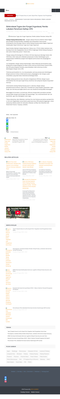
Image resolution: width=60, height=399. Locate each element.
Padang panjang (38, 31)
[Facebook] (30, 120)
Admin (12, 31)
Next (46, 137)
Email (52, 33)
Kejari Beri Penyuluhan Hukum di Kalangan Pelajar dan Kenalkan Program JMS (20, 141)
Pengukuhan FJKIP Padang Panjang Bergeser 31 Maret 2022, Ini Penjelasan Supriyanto (39, 141)
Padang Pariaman (44, 353)
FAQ (25, 371)
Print (49, 33)
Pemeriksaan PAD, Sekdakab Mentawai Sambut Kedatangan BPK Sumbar (31, 308)
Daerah (33, 31)
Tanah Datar (19, 362)
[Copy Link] (30, 130)
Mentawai (19, 353)
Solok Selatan (10, 362)
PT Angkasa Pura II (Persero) (31, 359)
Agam (8, 351)
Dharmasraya (22, 351)
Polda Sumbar (43, 356)
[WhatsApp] (30, 124)
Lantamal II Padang (44, 351)
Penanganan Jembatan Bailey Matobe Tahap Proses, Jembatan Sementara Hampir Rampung (30, 333)
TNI (25, 362)
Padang (26, 353)
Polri (20, 359)
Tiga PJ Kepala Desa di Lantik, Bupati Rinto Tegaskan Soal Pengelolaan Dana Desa (27, 331)
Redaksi (13, 371)
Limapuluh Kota (11, 353)
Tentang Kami (45, 371)
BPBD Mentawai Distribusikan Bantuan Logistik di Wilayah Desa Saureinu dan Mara (27, 336)
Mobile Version (35, 392)
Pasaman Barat (24, 356)
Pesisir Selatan (34, 356)
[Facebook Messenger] (30, 126)
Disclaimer (30, 371)
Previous (15, 137)
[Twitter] (30, 122)
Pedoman (37, 371)
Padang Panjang (14, 131)
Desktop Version (25, 392)
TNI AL (29, 362)
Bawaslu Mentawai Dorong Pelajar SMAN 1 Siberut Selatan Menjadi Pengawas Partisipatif (29, 338)
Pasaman (16, 356)
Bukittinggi (14, 351)
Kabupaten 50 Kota (33, 351)
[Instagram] (30, 381)
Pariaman (9, 356)
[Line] (30, 128)
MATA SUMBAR (34, 389)
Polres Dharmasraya (12, 359)
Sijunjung (42, 359)
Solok (48, 359)
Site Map (19, 371)
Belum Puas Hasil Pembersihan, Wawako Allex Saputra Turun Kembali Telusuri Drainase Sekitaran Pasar (13, 174)
